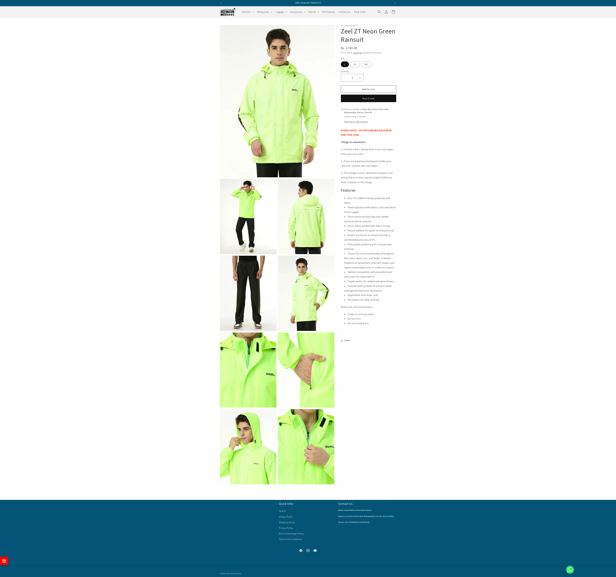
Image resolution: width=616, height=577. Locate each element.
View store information (356, 121)
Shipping (357, 52)
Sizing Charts (285, 516)
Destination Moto (233, 573)
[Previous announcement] (220, 3)
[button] (247, 11)
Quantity (345, 71)
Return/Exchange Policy (291, 533)
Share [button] (348, 340)
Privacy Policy (286, 527)
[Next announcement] (395, 3)
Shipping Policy (287, 522)
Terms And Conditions (290, 539)
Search (282, 511)
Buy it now (369, 98)
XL (355, 64)
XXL (366, 64)
